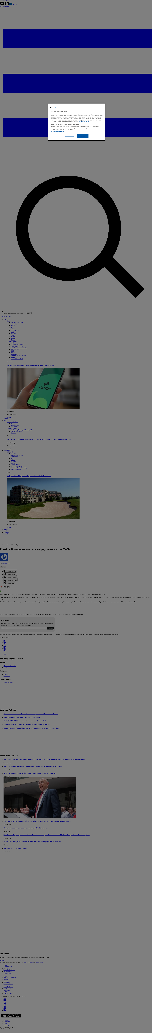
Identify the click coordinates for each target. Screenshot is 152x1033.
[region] (76, 122)
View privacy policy (83, 121)
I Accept (82, 136)
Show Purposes (69, 136)
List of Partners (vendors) (57, 131)
